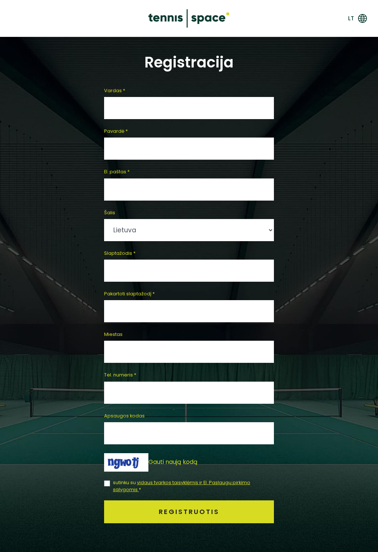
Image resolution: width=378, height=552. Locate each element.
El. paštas (117, 172)
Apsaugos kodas (124, 416)
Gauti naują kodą (172, 462)
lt (351, 18)
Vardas (114, 90)
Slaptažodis (119, 253)
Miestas (113, 334)
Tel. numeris (120, 375)
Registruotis (189, 511)
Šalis (109, 212)
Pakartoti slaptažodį (129, 294)
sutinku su (181, 486)
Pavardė (116, 131)
